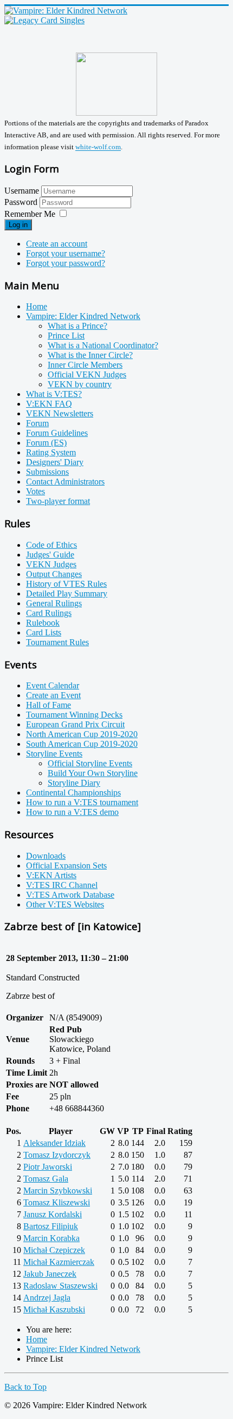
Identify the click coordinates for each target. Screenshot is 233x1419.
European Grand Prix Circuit (75, 724)
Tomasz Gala (45, 1178)
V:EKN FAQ (49, 403)
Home (36, 306)
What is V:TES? (54, 394)
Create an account (56, 243)
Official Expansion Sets (66, 865)
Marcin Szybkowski (57, 1190)
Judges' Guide (50, 554)
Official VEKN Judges (87, 374)
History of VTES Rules (66, 583)
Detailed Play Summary (66, 593)
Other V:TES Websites (65, 904)
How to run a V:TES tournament (82, 802)
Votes (35, 491)
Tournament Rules (57, 642)
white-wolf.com (98, 147)
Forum (37, 423)
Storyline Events (54, 753)
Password (22, 202)
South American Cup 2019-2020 (82, 743)
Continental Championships (73, 792)
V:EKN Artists (51, 875)
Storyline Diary (74, 782)
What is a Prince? (77, 325)
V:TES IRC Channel (62, 885)
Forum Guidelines (57, 432)
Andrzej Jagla (46, 1297)
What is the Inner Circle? (90, 355)
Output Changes (54, 574)
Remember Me (29, 213)
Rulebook (43, 622)
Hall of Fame (48, 705)
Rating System (51, 452)
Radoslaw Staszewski (60, 1285)
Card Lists (43, 632)
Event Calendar (52, 685)
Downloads (46, 855)
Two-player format (58, 501)
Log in (18, 225)
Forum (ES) (46, 442)
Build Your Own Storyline (93, 773)
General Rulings (54, 603)
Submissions (47, 471)
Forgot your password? (65, 263)
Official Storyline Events (90, 763)
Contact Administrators (65, 481)
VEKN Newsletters (59, 413)
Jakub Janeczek (49, 1273)
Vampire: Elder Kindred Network (83, 316)
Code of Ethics (51, 544)
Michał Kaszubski (54, 1309)
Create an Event (53, 695)
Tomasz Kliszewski (56, 1202)
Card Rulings (49, 613)
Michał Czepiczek (54, 1250)
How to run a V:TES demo (72, 812)
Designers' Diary (54, 462)
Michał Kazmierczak (58, 1262)
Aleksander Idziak (54, 1143)
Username (21, 190)
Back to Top (25, 1386)
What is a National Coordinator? (103, 345)
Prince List (66, 335)
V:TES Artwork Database (70, 894)
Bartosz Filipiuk (50, 1226)
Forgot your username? (65, 253)
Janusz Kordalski (52, 1214)
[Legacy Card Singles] (44, 20)
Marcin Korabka (51, 1238)
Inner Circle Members (85, 364)
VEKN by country (80, 384)
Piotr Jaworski (47, 1166)
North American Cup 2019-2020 (82, 734)
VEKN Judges (51, 564)
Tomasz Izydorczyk (56, 1154)
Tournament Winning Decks (74, 714)
